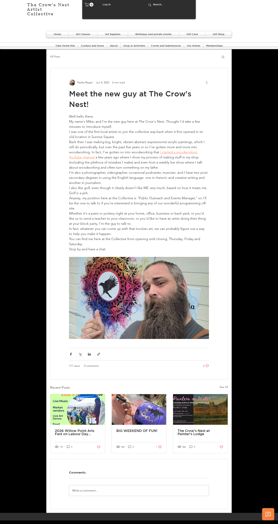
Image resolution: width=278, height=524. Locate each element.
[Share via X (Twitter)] (80, 354)
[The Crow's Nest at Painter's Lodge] (200, 409)
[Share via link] (98, 354)
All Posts (55, 56)
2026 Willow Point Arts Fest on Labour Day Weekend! (74, 432)
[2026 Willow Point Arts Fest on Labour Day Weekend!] (77, 409)
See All (224, 387)
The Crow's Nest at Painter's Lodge (194, 432)
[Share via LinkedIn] (89, 354)
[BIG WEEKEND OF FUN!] (139, 409)
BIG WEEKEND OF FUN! (136, 431)
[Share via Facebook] (71, 354)
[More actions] (206, 82)
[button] (89, 5)
